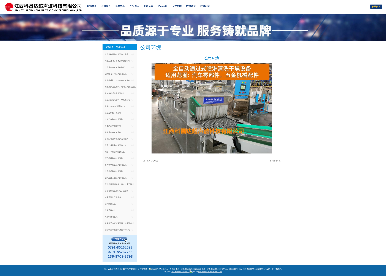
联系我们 (205, 6)
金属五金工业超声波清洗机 (116, 178)
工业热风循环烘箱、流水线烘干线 (118, 184)
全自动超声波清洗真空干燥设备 (117, 230)
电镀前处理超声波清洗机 (115, 93)
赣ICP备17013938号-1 (180, 272)
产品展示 (134, 6)
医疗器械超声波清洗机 (114, 158)
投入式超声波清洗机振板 (115, 67)
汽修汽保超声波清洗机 (114, 119)
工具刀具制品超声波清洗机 (116, 145)
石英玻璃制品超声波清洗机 (116, 165)
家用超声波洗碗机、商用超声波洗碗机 (120, 87)
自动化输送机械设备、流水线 (116, 191)
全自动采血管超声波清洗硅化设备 (118, 223)
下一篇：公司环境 (273, 161)
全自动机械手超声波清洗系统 (116, 54)
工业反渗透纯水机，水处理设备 (117, 100)
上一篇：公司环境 (150, 161)
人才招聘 (177, 6)
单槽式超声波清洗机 (113, 126)
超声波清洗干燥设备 (113, 197)
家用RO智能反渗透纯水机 (115, 106)
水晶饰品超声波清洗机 (114, 171)
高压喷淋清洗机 (111, 217)
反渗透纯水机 (110, 210)
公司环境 (148, 6)
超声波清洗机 (110, 204)
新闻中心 (120, 6)
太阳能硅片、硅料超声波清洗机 (117, 80)
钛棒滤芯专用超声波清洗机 (116, 74)
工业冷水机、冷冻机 (113, 113)
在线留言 (191, 6)
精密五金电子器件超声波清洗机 (117, 61)
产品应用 (163, 6)
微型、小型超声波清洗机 (115, 152)
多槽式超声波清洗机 (113, 132)
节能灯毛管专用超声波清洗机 (116, 139)
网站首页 (92, 6)
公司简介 (106, 6)
